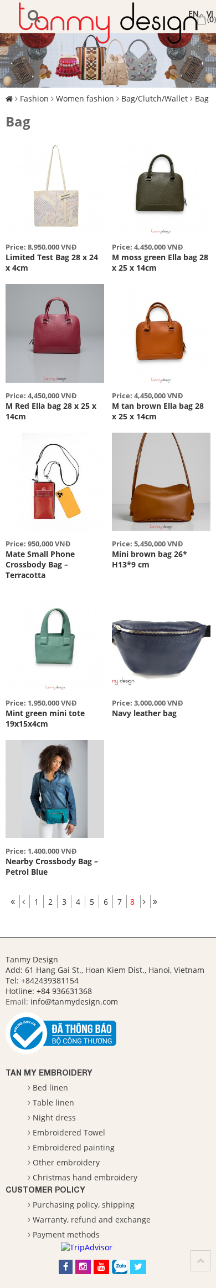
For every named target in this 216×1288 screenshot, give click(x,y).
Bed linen (50, 1087)
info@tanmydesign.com (74, 1001)
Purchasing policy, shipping (84, 1204)
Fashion (34, 98)
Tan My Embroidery (49, 1072)
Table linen (53, 1102)
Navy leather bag (144, 713)
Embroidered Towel (69, 1132)
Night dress (54, 1117)
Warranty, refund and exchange (92, 1219)
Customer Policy (45, 1189)
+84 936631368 (64, 991)
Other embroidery (66, 1162)
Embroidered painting (74, 1147)
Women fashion (85, 98)
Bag (202, 98)
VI (210, 13)
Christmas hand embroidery (85, 1177)
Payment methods (66, 1234)
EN (193, 13)
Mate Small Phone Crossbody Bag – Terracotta (40, 564)
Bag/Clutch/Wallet (154, 98)
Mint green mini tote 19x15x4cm (45, 718)
